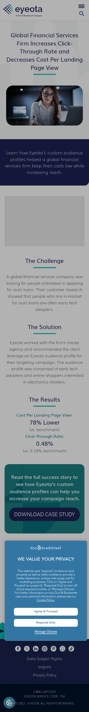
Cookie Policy (45, 600)
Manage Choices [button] (46, 631)
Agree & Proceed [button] (46, 611)
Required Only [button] (45, 622)
